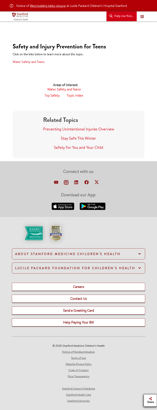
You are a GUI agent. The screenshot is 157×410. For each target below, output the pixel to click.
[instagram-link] (66, 183)
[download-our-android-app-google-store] (92, 206)
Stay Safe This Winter (78, 138)
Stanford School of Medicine (78, 388)
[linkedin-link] (76, 183)
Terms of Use (78, 358)
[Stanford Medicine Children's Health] (57, 16)
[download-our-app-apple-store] (63, 206)
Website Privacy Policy (79, 364)
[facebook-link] (87, 183)
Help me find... (123, 16)
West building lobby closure (48, 6)
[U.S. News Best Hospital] (55, 233)
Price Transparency (78, 376)
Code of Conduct (78, 370)
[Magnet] (27, 233)
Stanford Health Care (78, 395)
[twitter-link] (96, 183)
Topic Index (75, 95)
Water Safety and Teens (29, 62)
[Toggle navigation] (142, 16)
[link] (78, 236)
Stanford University (78, 401)
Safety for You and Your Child (78, 147)
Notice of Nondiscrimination (78, 352)
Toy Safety (52, 95)
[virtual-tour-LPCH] (56, 183)
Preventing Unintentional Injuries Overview (78, 129)
